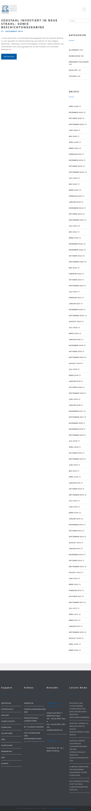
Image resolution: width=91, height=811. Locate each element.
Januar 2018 (74, 405)
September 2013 (76, 537)
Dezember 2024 (76, 160)
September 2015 (76, 459)
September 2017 (76, 417)
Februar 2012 (75, 590)
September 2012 (76, 566)
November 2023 (76, 208)
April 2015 (73, 477)
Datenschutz (7, 709)
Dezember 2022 (76, 244)
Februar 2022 (75, 274)
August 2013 (75, 543)
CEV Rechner (6, 733)
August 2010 (75, 638)
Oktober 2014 (75, 489)
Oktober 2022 (75, 256)
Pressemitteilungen (79, 62)
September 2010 (76, 632)
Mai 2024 (73, 184)
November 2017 (76, 411)
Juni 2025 (73, 130)
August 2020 (75, 321)
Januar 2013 (74, 549)
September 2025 (76, 124)
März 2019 (73, 375)
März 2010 (73, 650)
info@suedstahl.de (54, 730)
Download (6, 727)
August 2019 (75, 363)
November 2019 (76, 345)
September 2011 (76, 602)
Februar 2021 (75, 298)
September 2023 (76, 220)
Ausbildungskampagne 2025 (34, 710)
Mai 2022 (73, 268)
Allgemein (74, 50)
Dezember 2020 (76, 309)
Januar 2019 (74, 381)
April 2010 (73, 644)
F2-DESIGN (56, 808)
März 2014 (73, 513)
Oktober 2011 (75, 596)
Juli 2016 (73, 441)
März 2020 (74, 333)
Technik (73, 76)
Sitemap (4, 763)
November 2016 (76, 429)
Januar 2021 (74, 304)
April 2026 (74, 106)
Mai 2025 (73, 136)
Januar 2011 (74, 626)
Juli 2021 (73, 292)
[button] (84, 9)
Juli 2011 (73, 608)
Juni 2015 (73, 465)
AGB (3, 757)
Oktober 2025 (75, 118)
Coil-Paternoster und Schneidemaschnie (32, 736)
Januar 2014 (75, 519)
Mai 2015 (73, 471)
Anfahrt (5, 715)
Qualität (73, 70)
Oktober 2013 (75, 531)
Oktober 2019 (75, 351)
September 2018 (76, 393)
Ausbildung (74, 56)
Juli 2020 (73, 327)
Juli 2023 (73, 226)
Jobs (3, 739)
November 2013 (76, 525)
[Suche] (87, 21)
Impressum (6, 703)
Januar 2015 (74, 483)
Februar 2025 (75, 154)
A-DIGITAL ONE (69, 808)
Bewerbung (6, 751)
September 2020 (76, 316)
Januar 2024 (75, 202)
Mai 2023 (73, 232)
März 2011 (73, 620)
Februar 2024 (75, 196)
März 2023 (74, 238)
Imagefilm (28, 703)
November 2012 (76, 555)
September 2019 (76, 357)
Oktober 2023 (75, 214)
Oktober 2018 (75, 387)
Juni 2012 (73, 578)
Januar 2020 (75, 339)
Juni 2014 (73, 507)
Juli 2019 (73, 369)
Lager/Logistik (8, 721)
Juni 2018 (73, 399)
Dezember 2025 (76, 112)
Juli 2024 (73, 178)
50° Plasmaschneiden (34, 727)
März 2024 (74, 190)
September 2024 (76, 172)
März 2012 (73, 584)
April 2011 (73, 614)
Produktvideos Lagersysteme (31, 719)
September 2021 (76, 286)
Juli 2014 (73, 501)
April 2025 (74, 142)
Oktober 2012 (75, 560)
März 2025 (74, 148)
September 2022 (76, 262)
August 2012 (75, 572)
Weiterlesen (9, 57)
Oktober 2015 (75, 453)
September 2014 (76, 495)
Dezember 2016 (76, 423)
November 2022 (76, 250)
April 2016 (73, 447)
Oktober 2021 (75, 280)
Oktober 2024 (75, 166)
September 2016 (76, 435)
